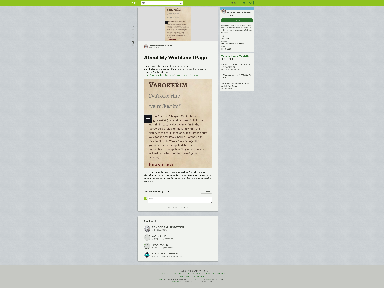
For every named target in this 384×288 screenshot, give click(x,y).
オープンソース (194, 279)
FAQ (192, 274)
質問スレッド (200, 274)
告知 (171, 274)
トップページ (163, 274)
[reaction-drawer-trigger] (132, 28)
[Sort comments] (168, 191)
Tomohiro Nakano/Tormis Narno (161, 46)
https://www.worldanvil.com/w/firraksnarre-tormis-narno (171, 75)
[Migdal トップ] (135, 3)
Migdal (175, 271)
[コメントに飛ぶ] (133, 35)
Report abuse (185, 207)
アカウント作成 (246, 3)
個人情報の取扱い (199, 277)
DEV (161, 279)
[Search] (181, 3)
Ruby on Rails (174, 282)
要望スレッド (210, 274)
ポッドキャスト (179, 274)
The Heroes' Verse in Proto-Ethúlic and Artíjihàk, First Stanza (235, 86)
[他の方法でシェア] (133, 50)
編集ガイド (188, 277)
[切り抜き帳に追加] (133, 43)
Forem (210, 279)
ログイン (233, 3)
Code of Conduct (172, 207)
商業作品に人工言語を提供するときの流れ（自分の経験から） (236, 67)
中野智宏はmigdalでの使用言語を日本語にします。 (236, 76)
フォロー (237, 20)
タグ (187, 274)
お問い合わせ (220, 274)
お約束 (181, 277)
